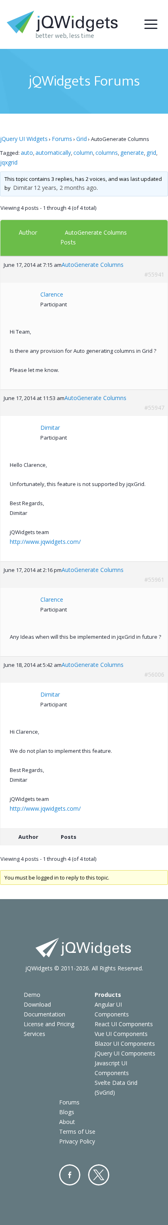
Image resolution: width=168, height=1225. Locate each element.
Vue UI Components (121, 1034)
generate (132, 152)
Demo (32, 994)
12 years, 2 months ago (65, 187)
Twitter (98, 1174)
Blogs (66, 1112)
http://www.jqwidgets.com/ (45, 541)
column (83, 152)
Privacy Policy (77, 1141)
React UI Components (124, 1024)
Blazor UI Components (125, 1043)
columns (106, 152)
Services (34, 1034)
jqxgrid (9, 162)
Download (37, 1004)
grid (151, 152)
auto (27, 152)
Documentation (44, 1014)
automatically (53, 152)
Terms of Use (77, 1131)
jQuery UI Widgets (24, 139)
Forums (62, 139)
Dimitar (23, 187)
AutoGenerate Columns (96, 232)
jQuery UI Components (125, 1053)
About (67, 1122)
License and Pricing (49, 1024)
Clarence (51, 294)
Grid (81, 139)
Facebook (69, 1174)
